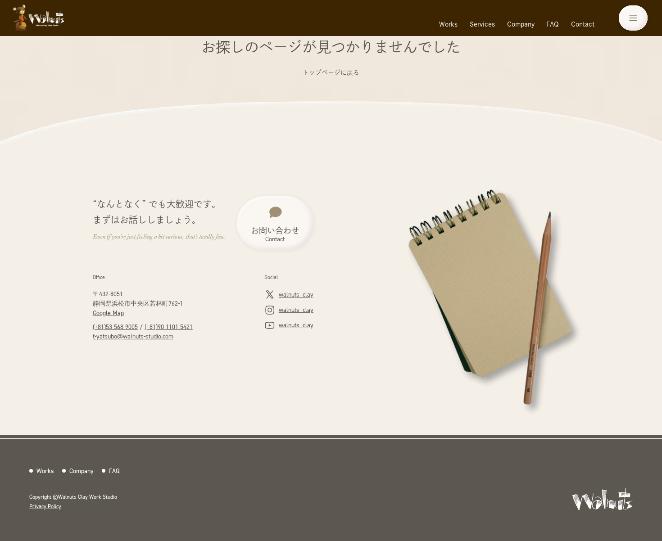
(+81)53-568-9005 (115, 326)
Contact (582, 24)
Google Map (108, 312)
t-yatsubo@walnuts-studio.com (133, 336)
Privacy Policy (45, 506)
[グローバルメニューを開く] (633, 18)
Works (448, 24)
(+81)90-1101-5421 (169, 326)
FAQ (552, 24)
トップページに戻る (331, 72)
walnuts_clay (296, 294)
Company (521, 24)
